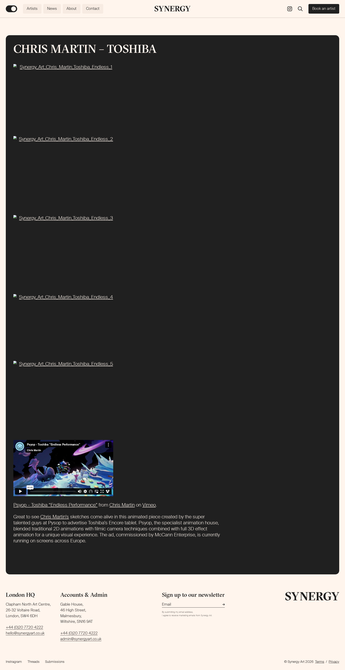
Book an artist (323, 8)
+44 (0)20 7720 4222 (24, 627)
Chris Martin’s (54, 517)
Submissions (54, 661)
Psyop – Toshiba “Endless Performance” (55, 505)
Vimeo (149, 505)
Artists (32, 8)
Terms (319, 661)
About (71, 8)
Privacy (334, 661)
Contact (92, 8)
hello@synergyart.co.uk (25, 633)
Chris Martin (122, 505)
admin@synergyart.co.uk (80, 638)
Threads (34, 661)
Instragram (14, 661)
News (52, 8)
